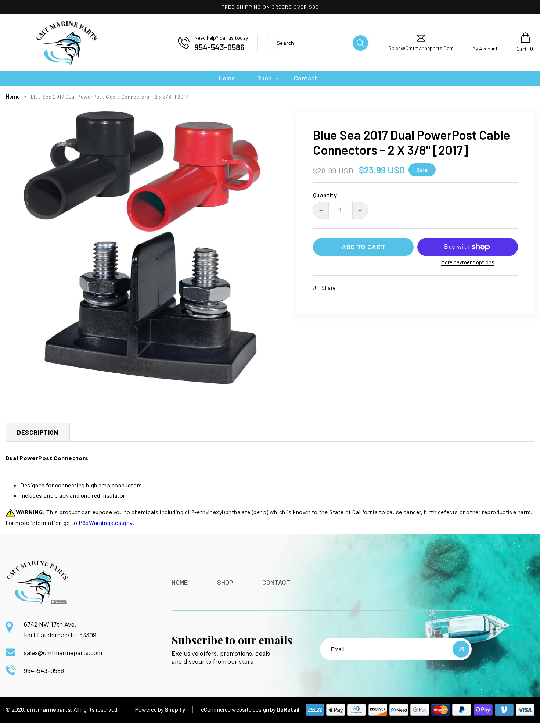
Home (13, 96)
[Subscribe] (461, 649)
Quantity (325, 195)
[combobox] (309, 43)
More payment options (467, 262)
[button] (264, 78)
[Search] (360, 43)
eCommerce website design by (238, 709)
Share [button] (328, 287)
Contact (276, 582)
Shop (225, 582)
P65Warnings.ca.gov (106, 522)
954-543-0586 (44, 670)
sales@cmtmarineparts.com (63, 652)
